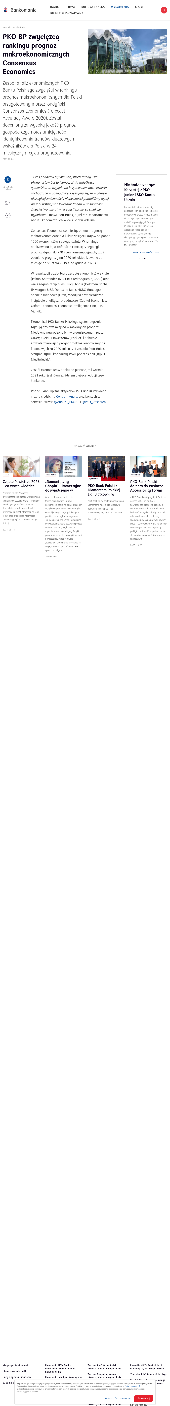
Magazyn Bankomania (16, 1365)
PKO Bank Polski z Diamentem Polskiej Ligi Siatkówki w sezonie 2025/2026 (104, 490)
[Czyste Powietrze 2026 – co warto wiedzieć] (21, 466)
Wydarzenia (120, 7)
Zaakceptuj (144, 1398)
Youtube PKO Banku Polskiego (148, 1374)
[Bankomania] (20, 10)
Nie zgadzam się (123, 1398)
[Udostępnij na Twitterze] (8, 203)
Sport (139, 7)
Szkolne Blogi (11, 1382)
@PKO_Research (94, 402)
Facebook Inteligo (63, 1379)
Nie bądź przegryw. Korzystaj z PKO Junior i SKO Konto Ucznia (139, 192)
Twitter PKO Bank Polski (105, 1367)
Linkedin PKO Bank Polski (147, 1367)
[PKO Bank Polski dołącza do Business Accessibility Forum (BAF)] (148, 466)
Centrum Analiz (67, 397)
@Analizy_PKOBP (66, 402)
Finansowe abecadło (15, 1371)
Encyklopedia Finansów (17, 1377)
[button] (164, 10)
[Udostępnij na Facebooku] (8, 215)
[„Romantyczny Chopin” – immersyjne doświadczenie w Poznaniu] (63, 466)
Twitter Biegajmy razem (105, 1376)
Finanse (54, 7)
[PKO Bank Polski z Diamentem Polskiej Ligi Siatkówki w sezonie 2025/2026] (106, 468)
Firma (71, 7)
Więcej (108, 1398)
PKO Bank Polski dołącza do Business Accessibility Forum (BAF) (146, 486)
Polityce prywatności (133, 1386)
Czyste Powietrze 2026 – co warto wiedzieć (21, 484)
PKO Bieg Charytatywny (66, 13)
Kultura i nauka (93, 7)
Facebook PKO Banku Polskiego (60, 1368)
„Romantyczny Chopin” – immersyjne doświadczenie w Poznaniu (63, 486)
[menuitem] (54, 7)
